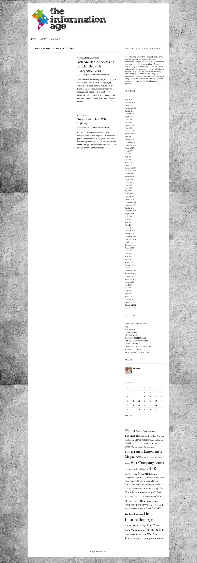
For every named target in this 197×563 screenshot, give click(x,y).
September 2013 (130, 279)
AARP (134, 431)
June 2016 (128, 185)
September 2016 (130, 176)
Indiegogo (153, 474)
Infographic (129, 477)
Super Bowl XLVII (154, 508)
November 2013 (130, 273)
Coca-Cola (160, 436)
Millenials (158, 484)
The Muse (153, 525)
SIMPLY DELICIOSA (133, 349)
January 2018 (129, 139)
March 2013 (129, 296)
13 (133, 401)
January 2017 (129, 165)
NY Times (157, 492)
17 (156, 401)
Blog (126, 326)
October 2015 (129, 208)
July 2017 (128, 151)
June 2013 (128, 288)
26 (127, 409)
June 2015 (128, 219)
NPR (150, 492)
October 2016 (129, 173)
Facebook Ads (153, 457)
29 (144, 409)
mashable (140, 484)
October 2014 (129, 242)
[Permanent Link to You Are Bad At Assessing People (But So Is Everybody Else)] (53, 96)
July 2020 (128, 119)
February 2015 (130, 230)
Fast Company (142, 462)
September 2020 (130, 113)
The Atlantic (138, 514)
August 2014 (129, 248)
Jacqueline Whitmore (151, 477)
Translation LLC (130, 535)
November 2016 (130, 171)
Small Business (141, 501)
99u (128, 430)
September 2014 (130, 245)
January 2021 (129, 105)
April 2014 (128, 259)
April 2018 (128, 136)
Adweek (139, 431)
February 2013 (130, 299)
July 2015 (128, 216)
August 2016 (129, 179)
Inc (135, 474)
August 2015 (129, 213)
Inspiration (139, 477)
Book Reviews (130, 329)
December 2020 (130, 108)
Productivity (136, 496)
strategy (136, 508)
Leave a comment (102, 74)
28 (139, 409)
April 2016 (128, 191)
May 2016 (128, 188)
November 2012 (130, 308)
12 (127, 401)
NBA (146, 488)
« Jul (126, 415)
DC (142, 443)
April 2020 (128, 122)
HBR (152, 468)
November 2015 (130, 205)
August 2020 (129, 116)
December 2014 (130, 236)
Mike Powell (149, 484)
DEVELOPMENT (83, 115)
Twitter (139, 534)
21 (139, 405)
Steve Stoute (129, 508)
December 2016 (130, 168)
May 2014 (128, 256)
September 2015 (130, 210)
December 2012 (130, 305)
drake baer (137, 447)
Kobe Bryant (144, 481)
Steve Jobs (159, 504)
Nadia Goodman (137, 488)
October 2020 (129, 111)
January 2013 (129, 302)
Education (150, 447)
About (43, 39)
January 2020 (129, 125)
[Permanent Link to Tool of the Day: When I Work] (53, 154)
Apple (145, 431)
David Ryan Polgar (132, 443)
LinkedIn (129, 484)
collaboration (129, 440)
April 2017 (128, 159)
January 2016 (129, 199)
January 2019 (129, 131)
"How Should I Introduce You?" (136, 323)
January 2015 (129, 233)
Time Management (135, 529)
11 (161, 397)
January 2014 (129, 268)
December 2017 (130, 142)
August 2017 (129, 148)
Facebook (143, 457)
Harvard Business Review (136, 468)
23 (150, 405)
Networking (153, 488)
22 (144, 405)
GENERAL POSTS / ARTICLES (88, 58)
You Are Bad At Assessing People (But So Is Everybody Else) (95, 66)
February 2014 (130, 265)
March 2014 (129, 262)
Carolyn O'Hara (150, 436)
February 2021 (130, 102)
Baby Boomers (152, 431)
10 (156, 397)
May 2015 (128, 222)
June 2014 (128, 253)
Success (142, 508)
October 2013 (129, 276)
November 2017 (130, 145)
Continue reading (98, 147)
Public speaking (150, 496)
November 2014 (130, 239)
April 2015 (128, 225)
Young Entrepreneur (153, 538)
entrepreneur (134, 451)
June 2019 (128, 128)
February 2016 (130, 196)
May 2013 (128, 290)
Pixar (126, 497)
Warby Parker (138, 539)
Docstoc (129, 446)
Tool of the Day (154, 529)
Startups (150, 504)
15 (144, 401)
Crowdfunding (142, 439)
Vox (145, 534)
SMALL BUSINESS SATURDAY (137, 352)
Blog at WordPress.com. (98, 551)
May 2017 (128, 156)
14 (139, 401)
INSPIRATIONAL (131, 343)
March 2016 (129, 193)
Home (33, 39)
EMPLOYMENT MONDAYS (135, 338)
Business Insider (134, 435)
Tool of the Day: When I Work (93, 121)
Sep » (132, 415)
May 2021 (128, 99)
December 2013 (130, 270)
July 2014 (128, 251)
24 (156, 405)
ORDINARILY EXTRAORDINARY (138, 346)
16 (150, 401)
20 (133, 405)
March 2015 (129, 228)
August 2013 (129, 282)
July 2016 (128, 182)
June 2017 (128, 153)
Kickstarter (135, 480)
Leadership (153, 480)
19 (127, 405)
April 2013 (128, 293)
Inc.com (143, 473)
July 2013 (128, 285)
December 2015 (130, 202)
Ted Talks (129, 513)
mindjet (128, 488)
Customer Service (156, 440)
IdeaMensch (129, 474)
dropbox (144, 447)
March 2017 (129, 162)
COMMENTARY (131, 332)
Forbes (159, 462)
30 (150, 409)
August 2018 (129, 133)
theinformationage (135, 525)
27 (133, 409)
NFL (146, 492)
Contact (55, 39)
